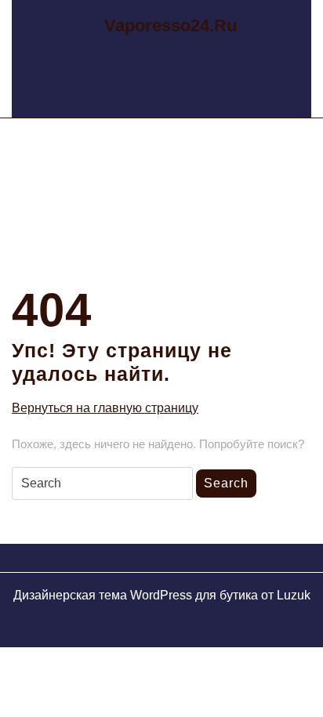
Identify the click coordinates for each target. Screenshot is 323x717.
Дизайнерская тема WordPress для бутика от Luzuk (161, 595)
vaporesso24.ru (170, 25)
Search (226, 483)
